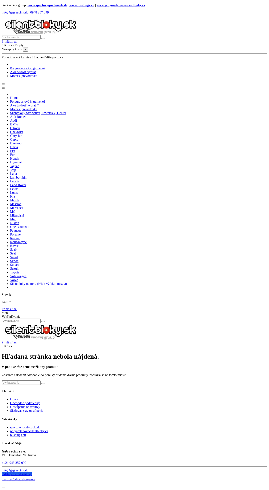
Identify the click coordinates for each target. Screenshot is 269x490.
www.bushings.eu (81, 5)
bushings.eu (18, 435)
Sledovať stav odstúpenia (27, 410)
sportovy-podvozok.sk (25, 427)
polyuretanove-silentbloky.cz (29, 431)
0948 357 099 (39, 12)
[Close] (3, 88)
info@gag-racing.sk (15, 12)
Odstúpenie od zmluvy (25, 407)
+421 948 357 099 (14, 462)
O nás (14, 399)
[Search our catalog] (43, 321)
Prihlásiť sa (9, 309)
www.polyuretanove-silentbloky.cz (121, 5)
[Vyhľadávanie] (43, 38)
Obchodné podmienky (25, 403)
